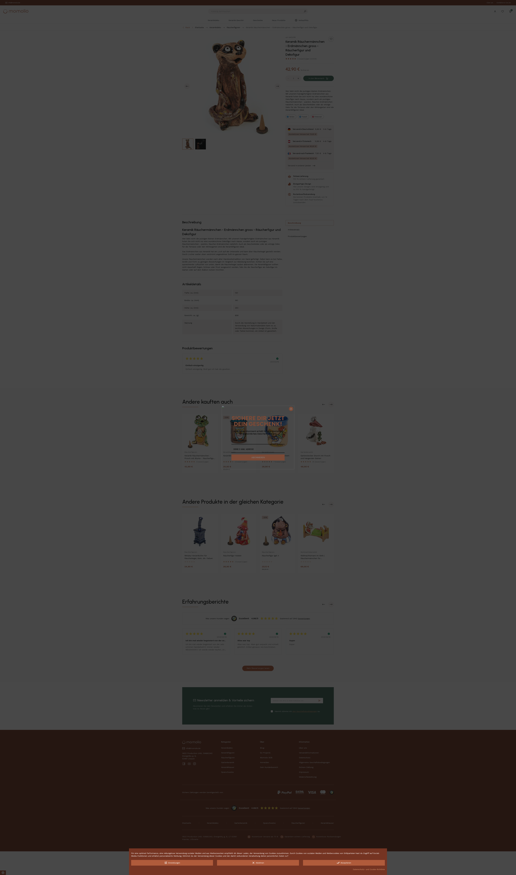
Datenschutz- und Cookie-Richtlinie (369, 869)
